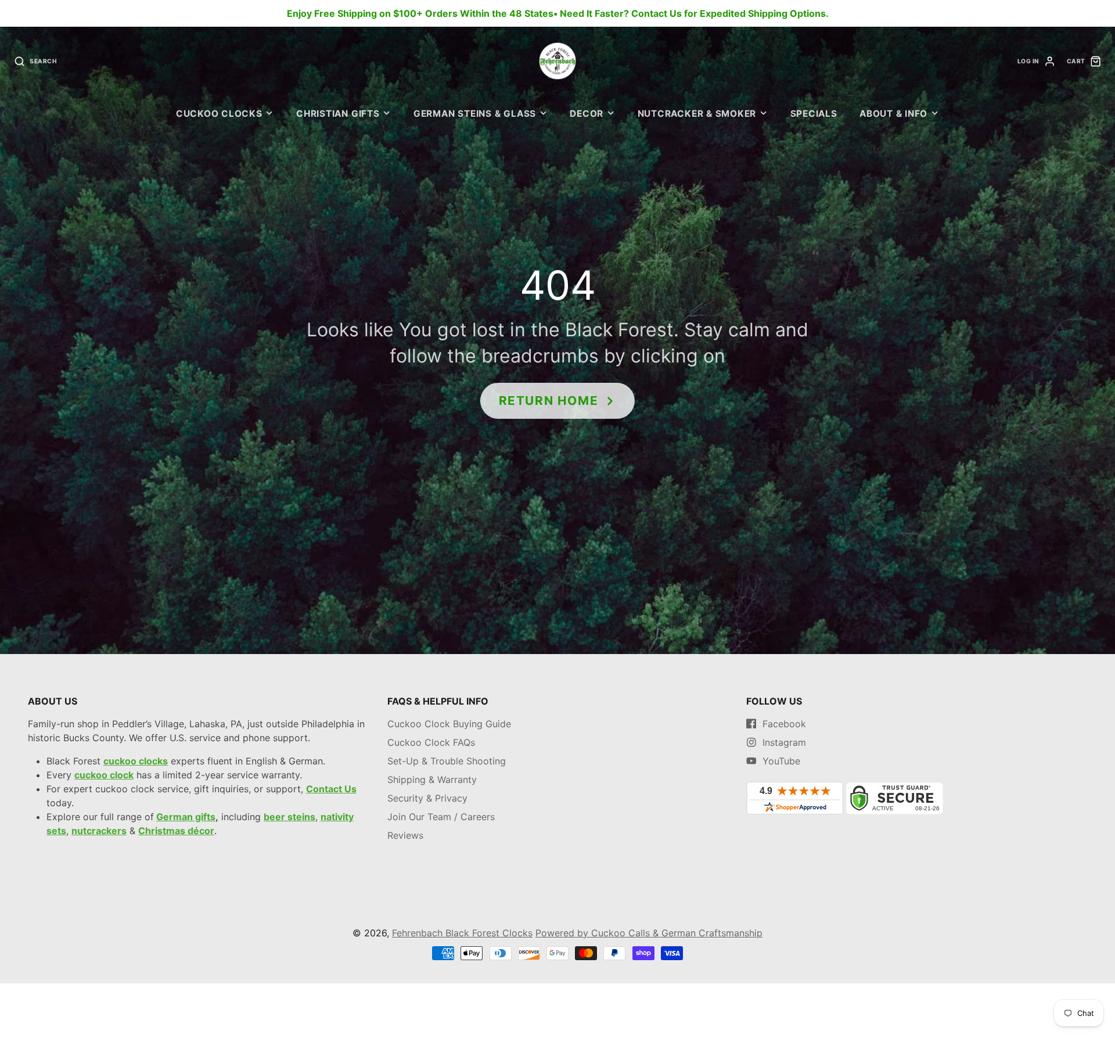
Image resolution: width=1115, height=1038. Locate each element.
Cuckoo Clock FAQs (431, 742)
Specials (813, 113)
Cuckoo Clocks (219, 113)
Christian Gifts (338, 113)
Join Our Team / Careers (441, 817)
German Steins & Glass (474, 113)
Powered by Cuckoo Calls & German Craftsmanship (648, 933)
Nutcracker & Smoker (697, 113)
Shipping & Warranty (432, 779)
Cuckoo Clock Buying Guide (449, 724)
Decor (586, 113)
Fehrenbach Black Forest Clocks (462, 933)
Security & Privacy (427, 798)
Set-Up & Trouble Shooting (446, 761)
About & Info (893, 113)
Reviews (405, 835)
